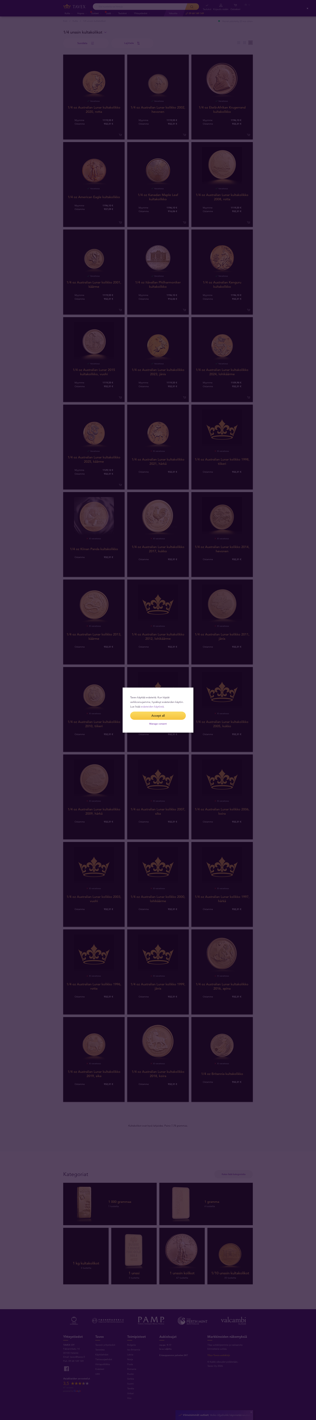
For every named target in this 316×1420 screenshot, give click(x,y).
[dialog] (158, 710)
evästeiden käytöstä (152, 706)
